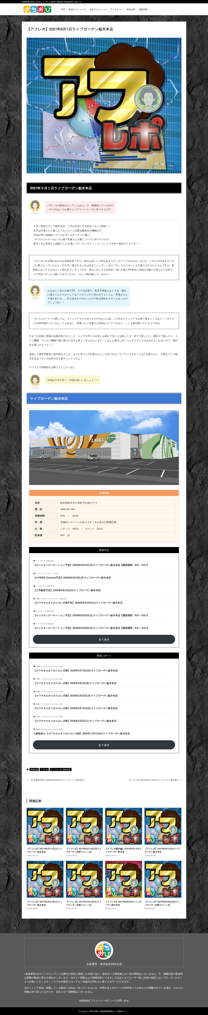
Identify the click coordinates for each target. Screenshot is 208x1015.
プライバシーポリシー (103, 1000)
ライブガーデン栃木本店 (61, 769)
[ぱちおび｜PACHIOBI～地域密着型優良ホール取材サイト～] (37, 9)
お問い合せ (122, 1000)
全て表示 (104, 639)
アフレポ (44, 769)
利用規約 (84, 1000)
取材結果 (34, 769)
